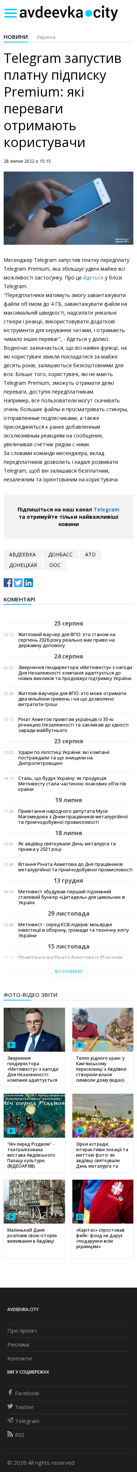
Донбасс (60, 554)
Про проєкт (22, 1330)
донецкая (23, 565)
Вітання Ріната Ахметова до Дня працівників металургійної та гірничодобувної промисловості (75, 866)
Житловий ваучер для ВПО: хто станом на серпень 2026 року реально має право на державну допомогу (66, 640)
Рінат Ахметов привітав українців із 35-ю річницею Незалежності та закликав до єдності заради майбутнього (73, 725)
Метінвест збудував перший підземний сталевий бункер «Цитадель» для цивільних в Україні (71, 897)
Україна (46, 37)
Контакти (19, 1358)
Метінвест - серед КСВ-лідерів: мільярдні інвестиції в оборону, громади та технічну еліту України (73, 930)
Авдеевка (22, 554)
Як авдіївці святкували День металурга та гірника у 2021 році (67, 846)
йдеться (94, 277)
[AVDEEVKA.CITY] (69, 13)
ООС (55, 565)
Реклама (18, 1344)
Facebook (27, 1393)
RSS (19, 1434)
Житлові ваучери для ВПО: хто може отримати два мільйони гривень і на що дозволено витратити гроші (72, 699)
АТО (90, 554)
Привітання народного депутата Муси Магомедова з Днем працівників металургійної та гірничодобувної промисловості (73, 816)
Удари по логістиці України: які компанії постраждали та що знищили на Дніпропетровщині (64, 758)
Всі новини (69, 971)
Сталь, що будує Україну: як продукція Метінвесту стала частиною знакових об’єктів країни (72, 784)
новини (16, 36)
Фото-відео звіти (30, 994)
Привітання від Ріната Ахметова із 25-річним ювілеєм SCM (70, 960)
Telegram (106, 509)
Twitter (24, 1407)
